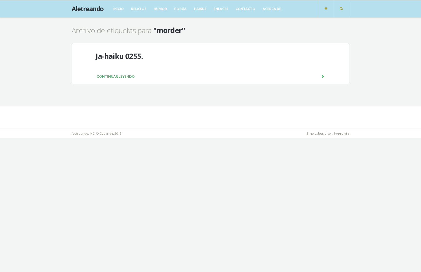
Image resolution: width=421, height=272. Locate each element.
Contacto (245, 9)
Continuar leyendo (116, 76)
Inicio (118, 9)
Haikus (200, 9)
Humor (160, 9)
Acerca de (272, 9)
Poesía (180, 9)
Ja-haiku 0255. (119, 56)
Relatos (138, 9)
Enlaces (221, 9)
